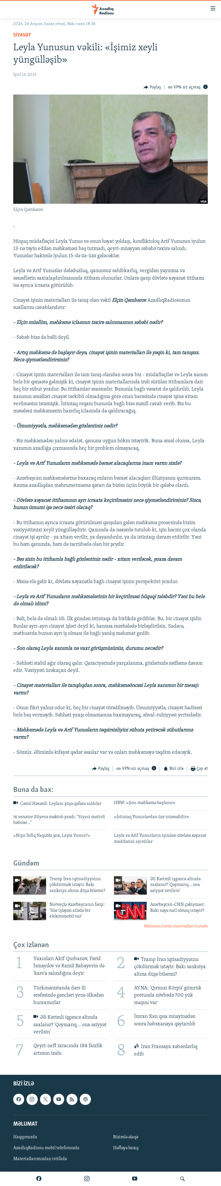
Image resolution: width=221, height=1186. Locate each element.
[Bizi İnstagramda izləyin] (87, 1179)
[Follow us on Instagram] (31, 1099)
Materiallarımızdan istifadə (40, 1159)
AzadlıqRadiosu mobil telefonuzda (46, 1148)
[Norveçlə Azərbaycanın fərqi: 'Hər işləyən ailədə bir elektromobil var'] (29, 911)
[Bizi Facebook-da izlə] (39, 1179)
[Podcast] (85, 1099)
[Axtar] (182, 1179)
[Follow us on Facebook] (18, 1099)
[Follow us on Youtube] (58, 1099)
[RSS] (71, 1099)
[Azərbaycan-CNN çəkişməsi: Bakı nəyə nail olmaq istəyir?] (130, 911)
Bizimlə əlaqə (125, 1137)
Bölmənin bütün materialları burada (176, 926)
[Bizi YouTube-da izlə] (135, 1179)
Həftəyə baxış (126, 1148)
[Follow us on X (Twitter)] (45, 1099)
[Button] (152, 87)
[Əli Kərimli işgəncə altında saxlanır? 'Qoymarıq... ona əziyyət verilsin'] (130, 885)
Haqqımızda (25, 1137)
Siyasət (22, 35)
